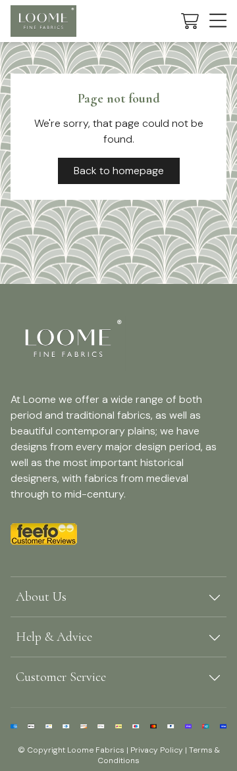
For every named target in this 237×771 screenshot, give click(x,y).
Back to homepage (119, 170)
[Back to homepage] (43, 21)
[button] (190, 21)
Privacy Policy (156, 750)
